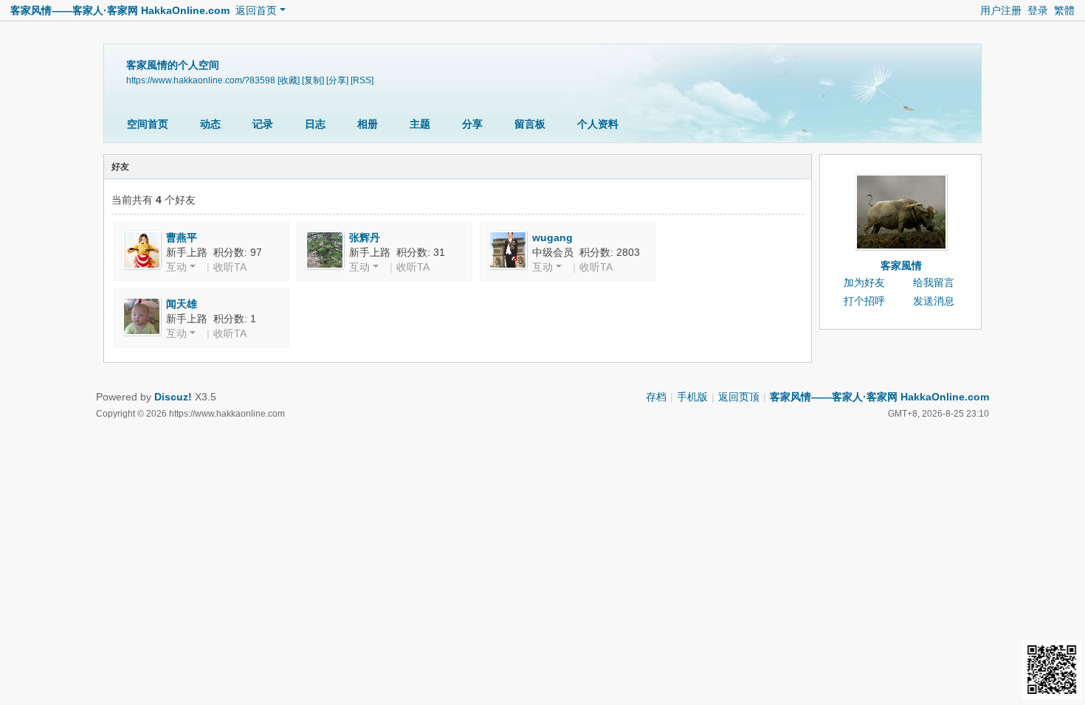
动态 (210, 124)
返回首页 (256, 10)
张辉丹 (364, 237)
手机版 (692, 397)
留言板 (529, 124)
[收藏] (289, 80)
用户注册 (1001, 10)
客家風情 (901, 265)
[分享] (337, 80)
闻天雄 (181, 304)
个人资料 (598, 124)
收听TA (230, 267)
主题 (420, 124)
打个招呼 (864, 301)
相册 (367, 124)
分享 (472, 124)
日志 (315, 124)
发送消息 (933, 301)
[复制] (313, 80)
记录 (262, 124)
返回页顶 (739, 397)
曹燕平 (181, 237)
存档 (656, 397)
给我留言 (933, 282)
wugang (552, 237)
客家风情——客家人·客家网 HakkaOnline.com (120, 10)
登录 (1037, 10)
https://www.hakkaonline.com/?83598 (200, 80)
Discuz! (173, 397)
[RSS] (362, 80)
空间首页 (147, 124)
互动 (176, 267)
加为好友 (864, 282)
